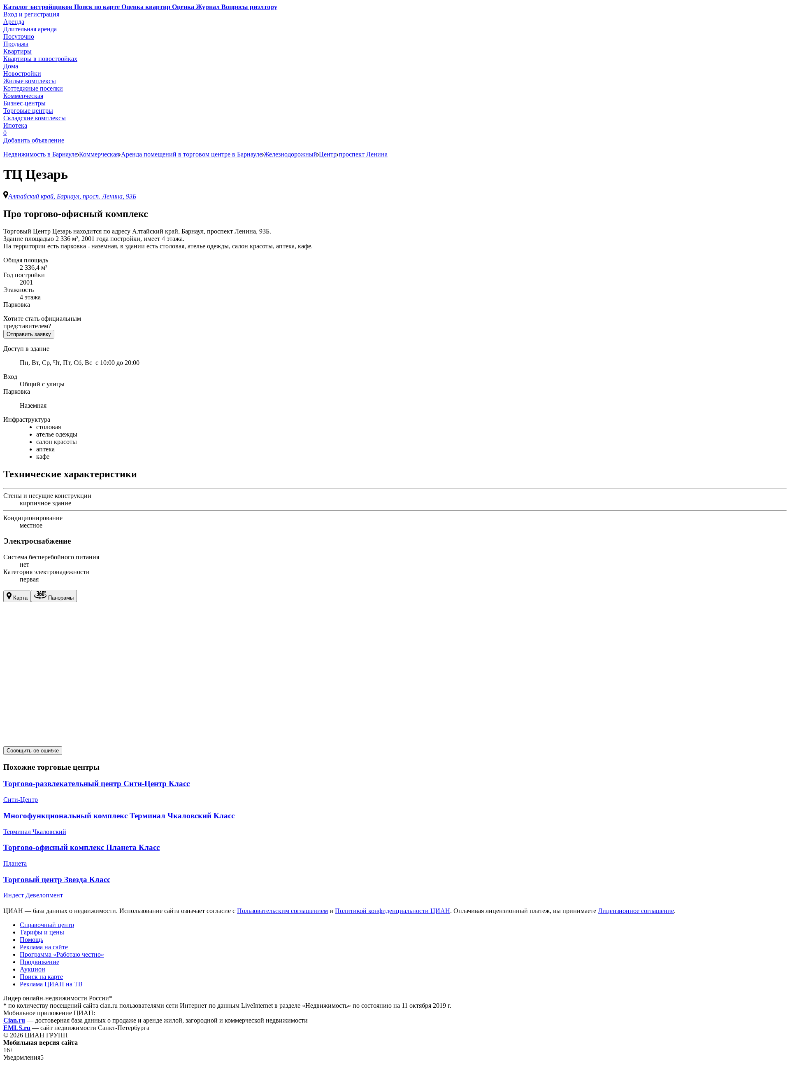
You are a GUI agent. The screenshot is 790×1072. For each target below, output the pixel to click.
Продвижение (39, 961)
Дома (10, 66)
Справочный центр (47, 924)
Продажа (15, 43)
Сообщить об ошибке (33, 750)
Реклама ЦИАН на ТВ (51, 984)
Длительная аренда (30, 29)
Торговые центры (28, 110)
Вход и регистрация (31, 14)
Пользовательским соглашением (282, 910)
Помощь (31, 939)
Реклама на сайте (44, 947)
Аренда (13, 21)
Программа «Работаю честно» (62, 954)
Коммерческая (23, 95)
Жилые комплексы (29, 80)
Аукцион (32, 969)
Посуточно (18, 36)
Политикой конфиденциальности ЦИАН (392, 910)
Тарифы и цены (42, 932)
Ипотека (15, 125)
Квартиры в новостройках (40, 58)
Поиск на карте (41, 976)
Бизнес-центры (24, 103)
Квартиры (17, 51)
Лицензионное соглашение (636, 910)
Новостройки (22, 73)
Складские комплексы (34, 117)
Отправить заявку (29, 334)
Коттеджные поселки (33, 88)
